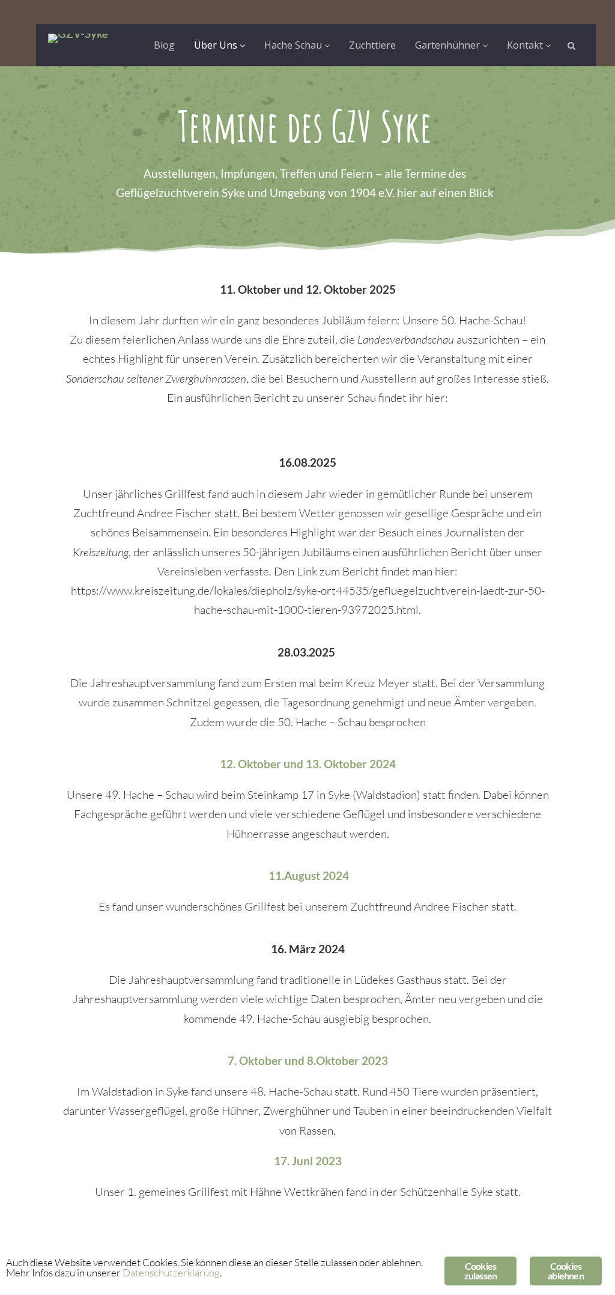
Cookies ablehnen (566, 1270)
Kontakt (526, 45)
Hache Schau (294, 45)
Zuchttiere (372, 45)
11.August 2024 (308, 875)
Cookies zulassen (480, 1270)
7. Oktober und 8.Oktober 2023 (308, 1060)
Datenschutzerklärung (171, 1272)
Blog (164, 45)
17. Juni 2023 (308, 1161)
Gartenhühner (448, 45)
